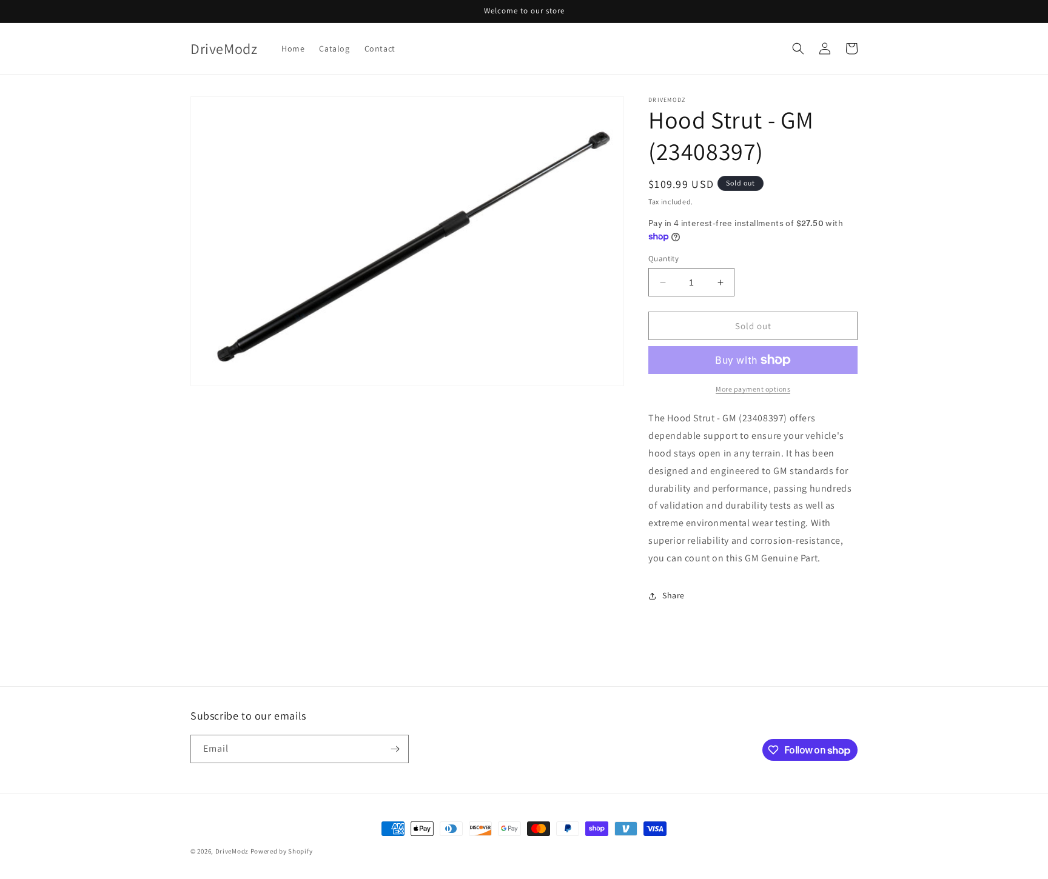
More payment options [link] (753, 388)
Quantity (663, 258)
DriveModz (232, 851)
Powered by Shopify (281, 851)
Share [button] (673, 595)
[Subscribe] (394, 749)
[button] (798, 48)
